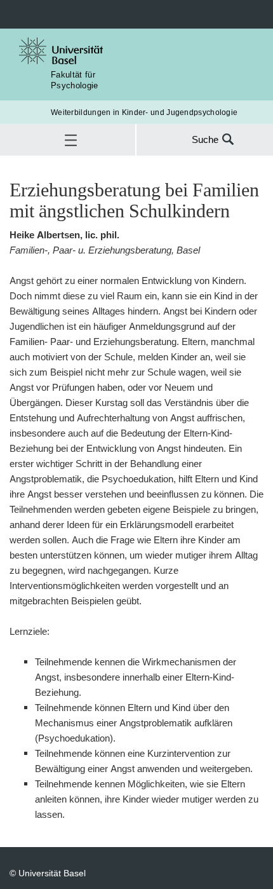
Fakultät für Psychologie (74, 79)
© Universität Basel (48, 872)
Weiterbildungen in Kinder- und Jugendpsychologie (144, 112)
